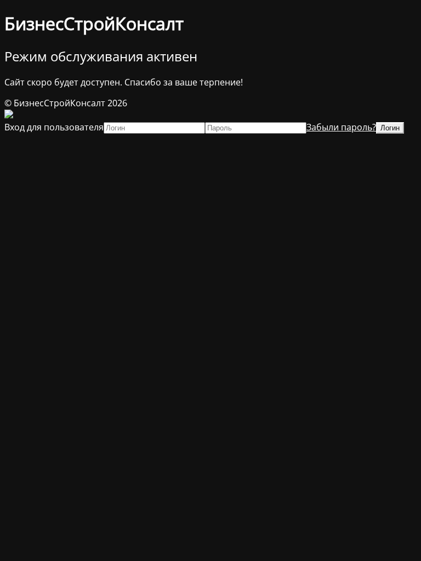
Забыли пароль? (341, 127)
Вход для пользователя (54, 127)
